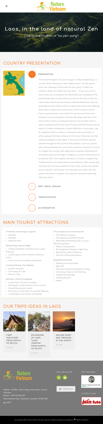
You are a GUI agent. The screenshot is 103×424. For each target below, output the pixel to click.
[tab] (64, 74)
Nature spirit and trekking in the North (63, 338)
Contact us (68, 389)
